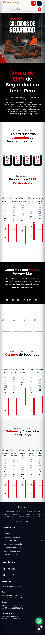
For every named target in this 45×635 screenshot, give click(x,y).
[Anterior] (3, 38)
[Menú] (39, 3)
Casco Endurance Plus (12, 547)
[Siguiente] (42, 38)
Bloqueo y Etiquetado (12, 537)
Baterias (7, 534)
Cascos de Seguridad (12, 551)
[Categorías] (33, 3)
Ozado (23, 627)
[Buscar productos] (39, 9)
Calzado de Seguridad (12, 541)
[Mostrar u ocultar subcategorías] (41, 540)
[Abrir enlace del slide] (22, 38)
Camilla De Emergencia (13, 544)
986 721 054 (11, 569)
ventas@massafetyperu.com (18, 575)
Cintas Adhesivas (10, 554)
